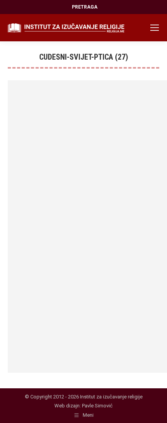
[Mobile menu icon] (154, 27)
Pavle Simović (97, 406)
